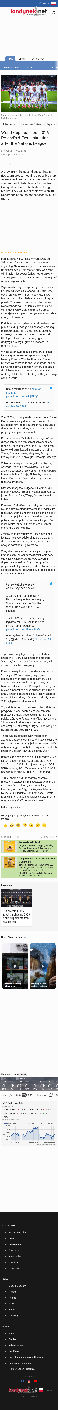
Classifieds (8, 1225)
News (5, 1279)
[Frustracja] (44, 825)
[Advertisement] (29, 28)
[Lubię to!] (5, 825)
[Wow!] (31, 825)
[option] (27, 1232)
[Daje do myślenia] (24, 825)
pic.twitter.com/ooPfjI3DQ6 (22, 396)
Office (6, 1326)
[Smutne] (38, 825)
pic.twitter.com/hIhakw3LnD (23, 629)
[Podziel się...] (29, 163)
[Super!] (11, 825)
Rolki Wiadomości (13, 937)
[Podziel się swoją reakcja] (10, 163)
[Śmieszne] (18, 825)
